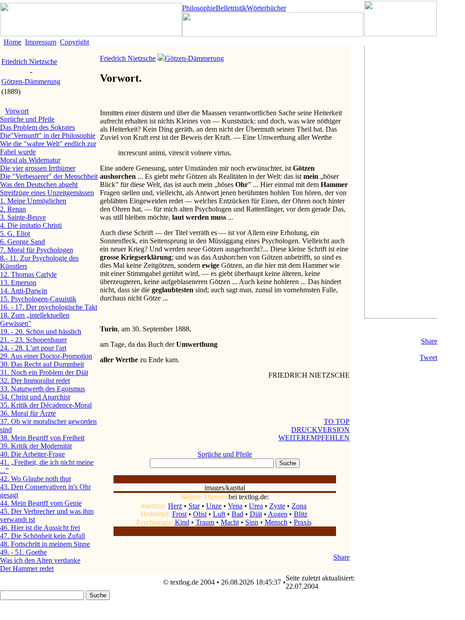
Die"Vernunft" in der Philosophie (47, 135)
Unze (214, 506)
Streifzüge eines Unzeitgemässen (47, 193)
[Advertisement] (401, 182)
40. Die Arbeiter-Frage (32, 454)
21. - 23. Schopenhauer (33, 340)
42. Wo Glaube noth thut (35, 478)
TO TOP (337, 421)
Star (194, 506)
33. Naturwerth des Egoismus (42, 389)
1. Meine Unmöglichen (33, 201)
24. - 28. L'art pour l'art (33, 348)
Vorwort (17, 111)
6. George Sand (22, 242)
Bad (237, 514)
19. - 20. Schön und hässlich (40, 331)
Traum (205, 522)
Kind (182, 522)
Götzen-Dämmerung (30, 81)
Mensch (276, 522)
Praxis (303, 522)
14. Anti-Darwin (23, 291)
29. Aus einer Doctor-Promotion (46, 356)
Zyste (277, 506)
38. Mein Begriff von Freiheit (42, 438)
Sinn (251, 522)
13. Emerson (18, 282)
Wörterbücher (266, 8)
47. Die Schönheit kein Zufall (42, 536)
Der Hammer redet (27, 568)
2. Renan (13, 209)
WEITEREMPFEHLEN (314, 438)
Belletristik (231, 8)
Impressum (40, 42)
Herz (175, 506)
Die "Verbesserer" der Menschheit (49, 176)
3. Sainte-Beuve (23, 217)
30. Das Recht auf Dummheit (42, 364)
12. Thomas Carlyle (28, 274)
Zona (299, 506)
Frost (179, 514)
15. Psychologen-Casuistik (38, 299)
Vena (235, 506)
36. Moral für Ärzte (28, 413)
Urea (256, 506)
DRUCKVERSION (320, 429)
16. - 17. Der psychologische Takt (48, 307)
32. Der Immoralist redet (35, 380)
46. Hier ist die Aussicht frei (40, 527)
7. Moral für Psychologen (36, 250)
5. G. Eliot (15, 233)
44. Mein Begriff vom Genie (41, 503)
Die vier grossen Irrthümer (37, 168)
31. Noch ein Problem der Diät (44, 372)
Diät (256, 514)
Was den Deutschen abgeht (39, 184)
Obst (200, 514)
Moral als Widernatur (30, 160)
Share (429, 341)
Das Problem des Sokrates (37, 127)
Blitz (300, 514)
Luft (219, 514)
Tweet (428, 357)
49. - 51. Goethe (23, 552)
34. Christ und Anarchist (35, 397)
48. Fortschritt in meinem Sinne (45, 544)
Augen (277, 514)
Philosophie (199, 8)
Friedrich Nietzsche (29, 61)
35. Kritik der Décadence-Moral (46, 405)
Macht (230, 522)
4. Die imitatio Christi (31, 225)
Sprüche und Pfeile (27, 119)
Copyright (74, 42)
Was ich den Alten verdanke (40, 560)
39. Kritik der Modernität (36, 446)
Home (12, 42)
